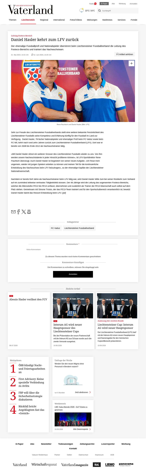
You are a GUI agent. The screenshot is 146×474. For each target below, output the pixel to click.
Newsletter (46, 444)
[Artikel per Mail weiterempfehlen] (13, 213)
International (59, 20)
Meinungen (92, 20)
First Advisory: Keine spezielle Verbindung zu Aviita (31, 382)
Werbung (122, 4)
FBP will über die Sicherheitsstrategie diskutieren (30, 396)
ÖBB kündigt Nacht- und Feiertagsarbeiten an (32, 368)
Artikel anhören (126, 54)
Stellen (69, 455)
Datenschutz (83, 455)
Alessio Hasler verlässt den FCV (28, 299)
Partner (57, 455)
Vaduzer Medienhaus (40, 455)
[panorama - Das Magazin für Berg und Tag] (126, 466)
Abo (113, 4)
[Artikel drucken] (29, 213)
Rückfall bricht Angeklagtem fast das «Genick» (31, 410)
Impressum (99, 455)
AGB (112, 455)
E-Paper (104, 4)
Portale (134, 20)
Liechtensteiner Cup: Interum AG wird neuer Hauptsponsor (115, 326)
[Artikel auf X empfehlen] (23, 213)
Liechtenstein (28, 20)
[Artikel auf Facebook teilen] (18, 213)
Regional (44, 20)
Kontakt (73, 448)
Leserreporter (108, 444)
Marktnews (107, 20)
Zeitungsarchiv (87, 444)
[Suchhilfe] (79, 244)
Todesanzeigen (65, 444)
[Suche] (99, 10)
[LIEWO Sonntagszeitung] (110, 466)
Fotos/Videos (76, 20)
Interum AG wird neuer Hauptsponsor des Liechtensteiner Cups (67, 328)
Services (121, 20)
